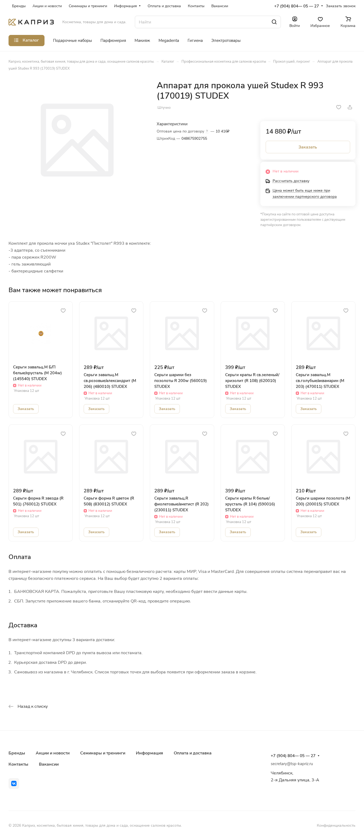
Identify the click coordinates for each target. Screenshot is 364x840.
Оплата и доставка (193, 753)
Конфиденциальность (336, 825)
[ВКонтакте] (14, 783)
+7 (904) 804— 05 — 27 (296, 6)
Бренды (17, 753)
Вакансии (49, 764)
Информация (149, 753)
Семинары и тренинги (102, 753)
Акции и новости (53, 753)
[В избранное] (338, 107)
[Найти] (274, 22)
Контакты (18, 764)
